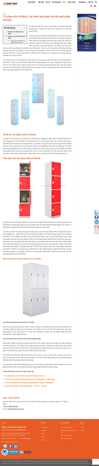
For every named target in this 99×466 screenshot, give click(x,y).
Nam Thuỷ (39, 46)
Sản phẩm (31, 2)
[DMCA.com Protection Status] (25, 452)
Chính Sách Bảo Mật (66, 438)
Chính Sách (71, 2)
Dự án (48, 2)
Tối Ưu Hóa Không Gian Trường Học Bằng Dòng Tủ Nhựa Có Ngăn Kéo (29, 383)
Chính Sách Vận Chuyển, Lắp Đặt (68, 431)
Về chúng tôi (56, 2)
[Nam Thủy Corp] (10, 4)
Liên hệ (90, 2)
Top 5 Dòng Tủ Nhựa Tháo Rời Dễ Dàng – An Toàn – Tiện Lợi (26, 386)
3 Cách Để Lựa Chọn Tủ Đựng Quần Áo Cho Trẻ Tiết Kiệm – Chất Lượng (29, 379)
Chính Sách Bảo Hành (66, 427)
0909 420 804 (26, 438)
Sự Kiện (83, 430)
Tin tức (82, 427)
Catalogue (82, 2)
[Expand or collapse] (24, 27)
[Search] (96, 2)
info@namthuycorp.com (11, 442)
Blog (64, 2)
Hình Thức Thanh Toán (67, 435)
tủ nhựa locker (52, 26)
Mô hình (41, 2)
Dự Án (42, 436)
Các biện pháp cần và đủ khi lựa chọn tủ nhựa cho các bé (24, 376)
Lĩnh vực (43, 433)
